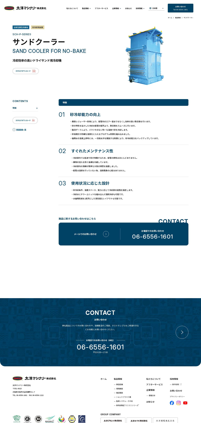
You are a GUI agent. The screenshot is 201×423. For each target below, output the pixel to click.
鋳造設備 (119, 384)
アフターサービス (101, 8)
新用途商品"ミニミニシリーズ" (127, 405)
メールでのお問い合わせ (85, 233)
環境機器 (119, 388)
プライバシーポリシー (177, 396)
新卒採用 (175, 384)
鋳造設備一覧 (21, 129)
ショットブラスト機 (123, 397)
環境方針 (152, 395)
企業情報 (150, 389)
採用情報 (174, 378)
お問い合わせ (176, 390)
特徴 (14, 108)
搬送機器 (119, 393)
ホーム (103, 378)
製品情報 (118, 378)
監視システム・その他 (124, 401)
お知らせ (128, 8)
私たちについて (72, 8)
